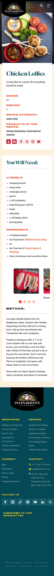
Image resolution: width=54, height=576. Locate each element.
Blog (4, 465)
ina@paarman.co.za (41, 469)
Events (5, 477)
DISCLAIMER (41, 562)
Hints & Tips (7, 433)
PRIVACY (28, 562)
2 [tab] (24, 301)
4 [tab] (33, 301)
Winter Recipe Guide (38, 450)
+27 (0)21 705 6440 (41, 464)
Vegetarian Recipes (37, 433)
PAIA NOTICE (26, 566)
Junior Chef (12, 119)
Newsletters (7, 469)
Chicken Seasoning (16, 131)
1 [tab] (20, 301)
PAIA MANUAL (41, 566)
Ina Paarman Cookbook (40, 438)
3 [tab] (29, 301)
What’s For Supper (37, 429)
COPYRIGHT (11, 566)
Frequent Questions (11, 481)
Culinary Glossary (10, 450)
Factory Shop (8, 473)
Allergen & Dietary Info (12, 425)
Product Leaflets (9, 429)
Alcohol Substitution (11, 445)
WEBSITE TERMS (13, 562)
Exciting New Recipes (38, 425)
